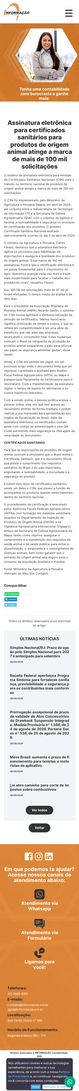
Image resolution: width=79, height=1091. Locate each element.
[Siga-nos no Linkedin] (49, 858)
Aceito (35, 1086)
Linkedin (11, 599)
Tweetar (11, 605)
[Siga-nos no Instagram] (39, 858)
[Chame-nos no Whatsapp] (69, 1081)
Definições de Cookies (57, 1086)
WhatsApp (12, 594)
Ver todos (39, 810)
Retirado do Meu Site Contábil (26, 573)
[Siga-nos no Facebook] (29, 858)
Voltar (39, 828)
